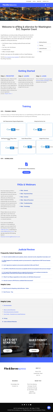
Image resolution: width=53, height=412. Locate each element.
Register (39, 1)
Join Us (38, 375)
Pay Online (28, 1)
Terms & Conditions (36, 410)
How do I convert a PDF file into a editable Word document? (18, 280)
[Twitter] (24, 405)
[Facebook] (26, 405)
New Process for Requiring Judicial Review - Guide (16, 288)
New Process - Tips (8, 292)
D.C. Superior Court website (12, 57)
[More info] (45, 5)
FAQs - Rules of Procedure (26, 200)
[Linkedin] (22, 405)
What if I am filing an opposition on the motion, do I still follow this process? (22, 277)
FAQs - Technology (25, 206)
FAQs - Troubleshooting (26, 203)
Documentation (8, 305)
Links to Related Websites (10, 321)
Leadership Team (38, 373)
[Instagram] (28, 405)
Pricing (5, 318)
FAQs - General (24, 190)
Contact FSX (46, 1)
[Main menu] (48, 5)
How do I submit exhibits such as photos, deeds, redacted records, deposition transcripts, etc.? (27, 257)
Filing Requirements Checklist (11, 312)
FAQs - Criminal (24, 196)
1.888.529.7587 (4, 229)
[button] (13, 129)
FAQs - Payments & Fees (26, 193)
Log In (34, 1)
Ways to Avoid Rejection (9, 309)
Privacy (43, 410)
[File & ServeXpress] (10, 5)
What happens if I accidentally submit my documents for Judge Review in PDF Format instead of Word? (26, 261)
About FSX (38, 371)
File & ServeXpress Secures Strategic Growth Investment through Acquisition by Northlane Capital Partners (35, 387)
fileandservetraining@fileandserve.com (10, 236)
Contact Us (15, 386)
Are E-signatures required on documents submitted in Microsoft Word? (21, 265)
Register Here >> (8, 93)
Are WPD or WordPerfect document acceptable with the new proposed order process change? (27, 268)
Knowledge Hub (15, 384)
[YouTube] (31, 405)
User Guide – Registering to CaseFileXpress (14, 314)
